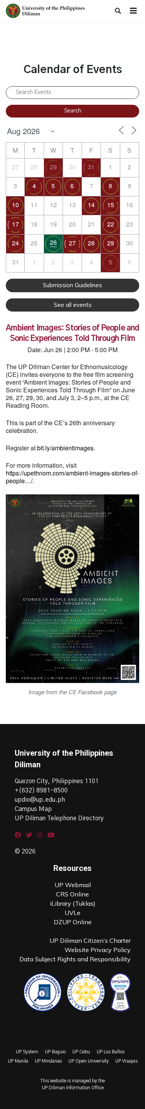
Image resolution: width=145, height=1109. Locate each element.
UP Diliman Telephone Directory (59, 818)
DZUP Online (73, 922)
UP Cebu (81, 1051)
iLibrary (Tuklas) (73, 903)
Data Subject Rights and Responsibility (75, 959)
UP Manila (18, 1061)
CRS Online (72, 894)
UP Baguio (55, 1051)
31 (91, 166)
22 (110, 224)
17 (15, 224)
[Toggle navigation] (133, 11)
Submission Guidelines (72, 285)
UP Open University (88, 1061)
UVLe (72, 913)
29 (53, 166)
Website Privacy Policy (98, 950)
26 (53, 242)
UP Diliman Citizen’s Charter (90, 940)
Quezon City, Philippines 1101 (57, 781)
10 (15, 204)
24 (15, 242)
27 (72, 242)
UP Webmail (73, 885)
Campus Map (33, 809)
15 (110, 204)
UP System (27, 1051)
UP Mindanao (48, 1061)
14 (91, 204)
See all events (73, 304)
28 (91, 242)
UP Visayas (126, 1061)
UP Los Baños (111, 1051)
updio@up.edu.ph (40, 800)
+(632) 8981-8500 (41, 790)
